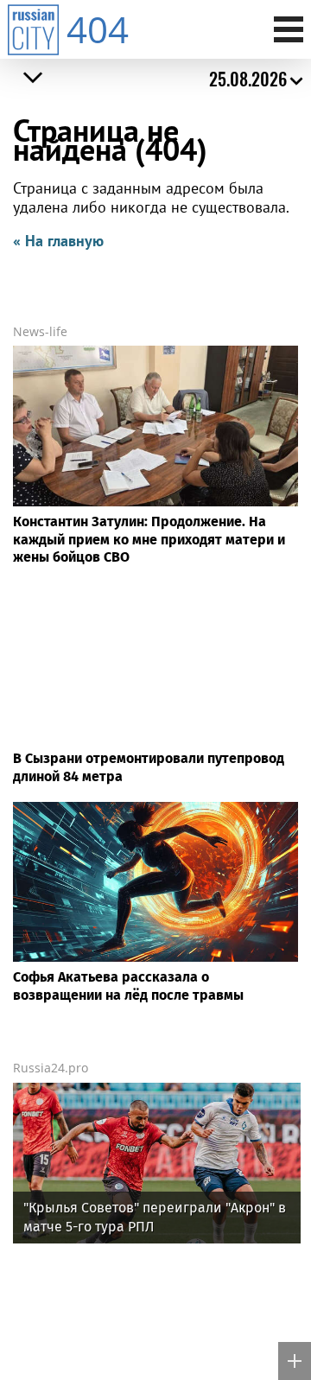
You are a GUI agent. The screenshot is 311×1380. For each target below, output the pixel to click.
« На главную (58, 241)
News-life (40, 331)
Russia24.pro (50, 1067)
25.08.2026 (248, 79)
